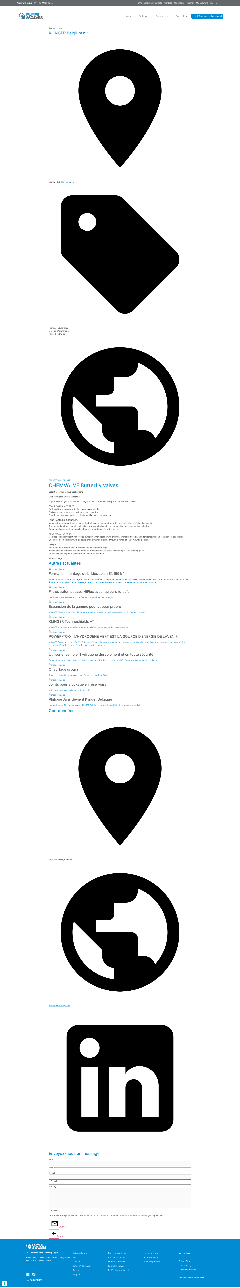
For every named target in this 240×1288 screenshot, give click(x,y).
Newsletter (179, 3)
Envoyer (60, 1226)
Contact (168, 3)
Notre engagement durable (149, 3)
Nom (51, 1160)
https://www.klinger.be (59, 480)
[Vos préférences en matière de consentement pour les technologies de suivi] (4, 1283)
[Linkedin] (28, 1274)
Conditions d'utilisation (129, 1215)
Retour (58, 1236)
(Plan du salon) (67, 182)
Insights (190, 3)
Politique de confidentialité (99, 1215)
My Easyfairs (202, 3)
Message (53, 1186)
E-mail (52, 1173)
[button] (207, 16)
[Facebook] (34, 1274)
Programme (162, 16)
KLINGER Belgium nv (68, 33)
